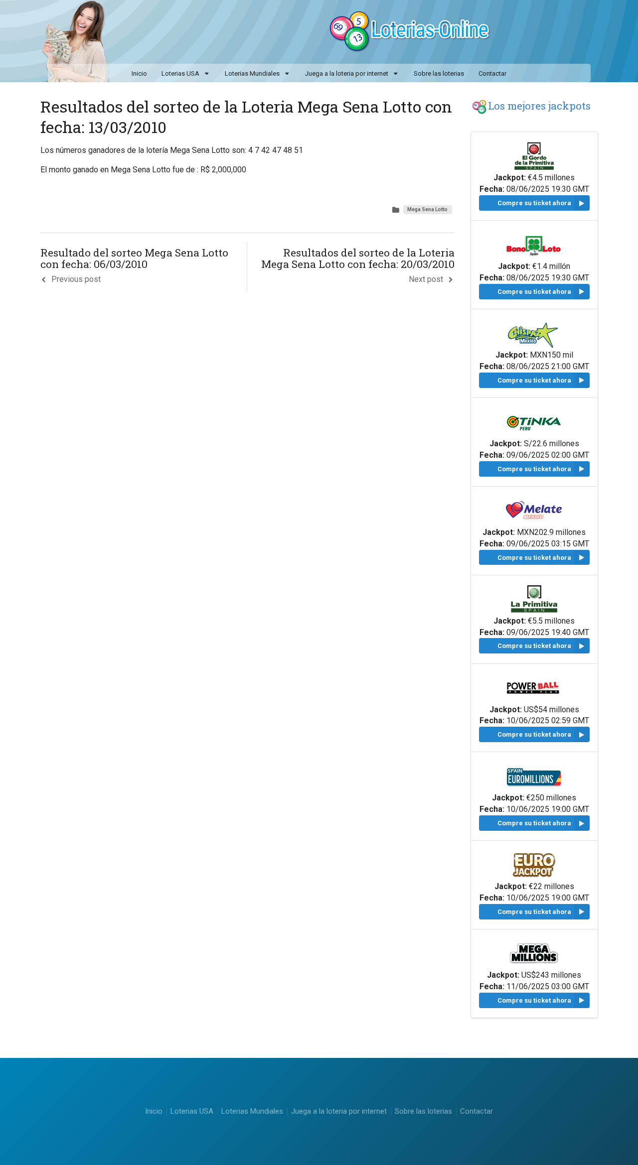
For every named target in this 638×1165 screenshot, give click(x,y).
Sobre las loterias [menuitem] (439, 73)
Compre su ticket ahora (534, 203)
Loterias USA (180, 73)
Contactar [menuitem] (492, 73)
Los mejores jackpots (539, 106)
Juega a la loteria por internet (346, 73)
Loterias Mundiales (252, 73)
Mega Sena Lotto (427, 209)
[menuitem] (185, 74)
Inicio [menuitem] (139, 73)
